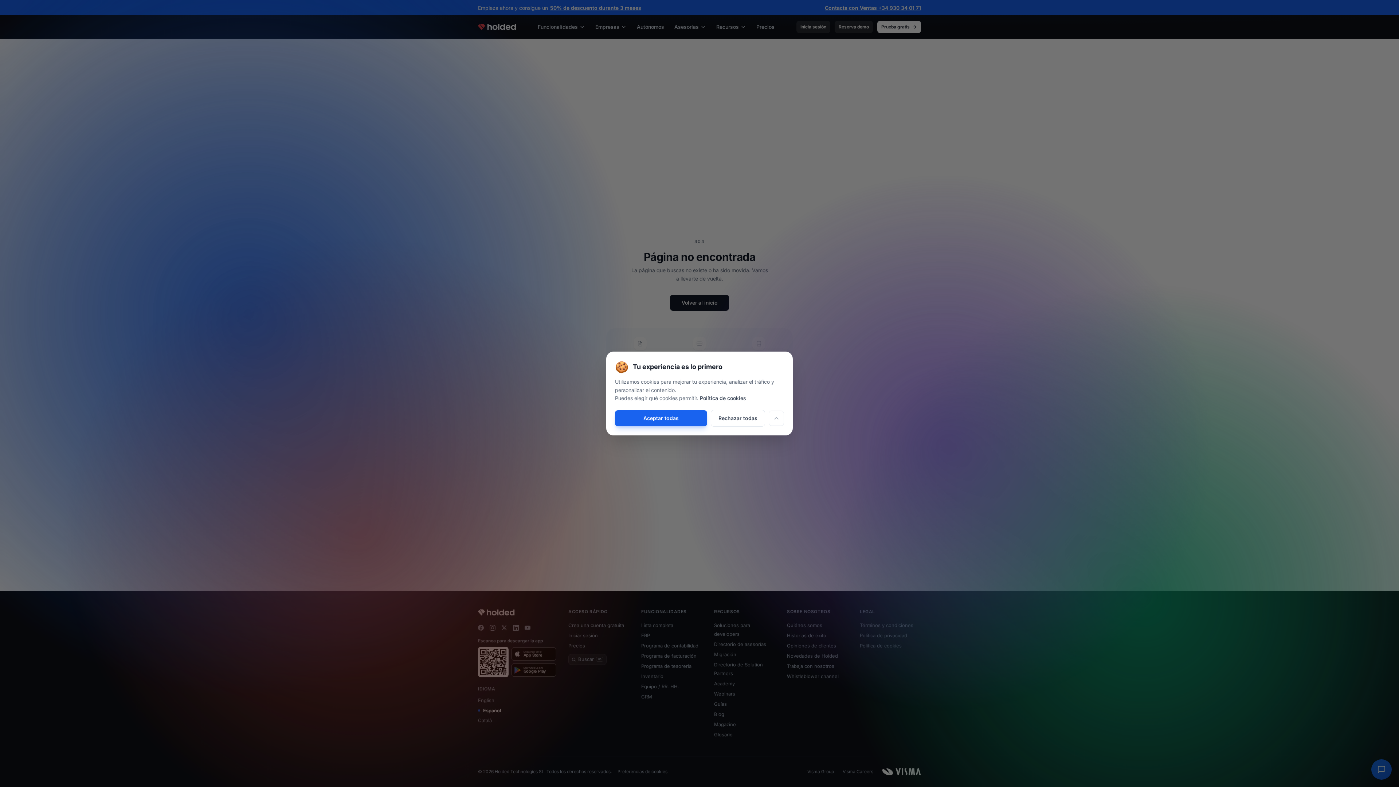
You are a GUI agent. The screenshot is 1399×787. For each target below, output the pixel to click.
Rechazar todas (737, 418)
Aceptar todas (661, 418)
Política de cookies (723, 398)
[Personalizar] (776, 418)
